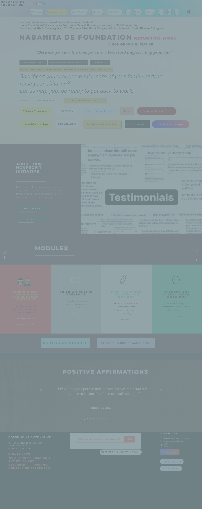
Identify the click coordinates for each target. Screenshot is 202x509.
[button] (148, 230)
